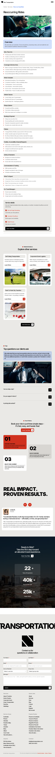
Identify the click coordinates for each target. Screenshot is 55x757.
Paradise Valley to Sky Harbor (36, 729)
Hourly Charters (7, 698)
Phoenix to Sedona (33, 721)
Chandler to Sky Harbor (34, 731)
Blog (30, 702)
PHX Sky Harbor (7, 741)
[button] (52, 2)
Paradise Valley (7, 723)
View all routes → (33, 733)
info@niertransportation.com (36, 741)
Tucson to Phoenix (33, 718)
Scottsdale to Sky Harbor (35, 727)
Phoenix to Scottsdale (34, 716)
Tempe (5, 725)
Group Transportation (8, 702)
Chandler (5, 727)
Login (30, 706)
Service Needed (7, 668)
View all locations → (8, 735)
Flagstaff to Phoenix (33, 723)
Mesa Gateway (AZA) (8, 743)
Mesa (4, 729)
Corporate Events (7, 700)
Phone (30, 663)
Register (31, 708)
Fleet (30, 700)
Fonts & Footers (40, 753)
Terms (46, 753)
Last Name (31, 657)
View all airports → (7, 747)
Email (5, 663)
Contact (31, 704)
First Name (6, 657)
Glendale (5, 721)
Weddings (5, 706)
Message (6, 674)
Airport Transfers (7, 696)
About (30, 696)
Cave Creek (6, 733)
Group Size (31, 668)
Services (10, 7)
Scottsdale (6, 716)
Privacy (50, 753)
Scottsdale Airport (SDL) (9, 745)
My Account (32, 710)
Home (5, 7)
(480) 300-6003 (33, 743)
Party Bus (5, 704)
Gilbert (5, 731)
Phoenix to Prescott (33, 725)
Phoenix (5, 718)
